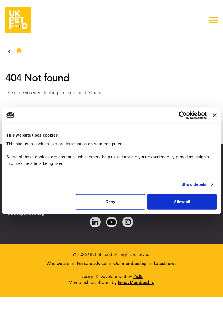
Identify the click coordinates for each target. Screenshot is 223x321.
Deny (110, 201)
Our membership (130, 264)
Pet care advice (91, 264)
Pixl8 (138, 277)
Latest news (165, 264)
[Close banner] (215, 115)
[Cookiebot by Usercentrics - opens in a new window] (183, 115)
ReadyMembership (136, 283)
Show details (193, 184)
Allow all (182, 201)
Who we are (58, 264)
